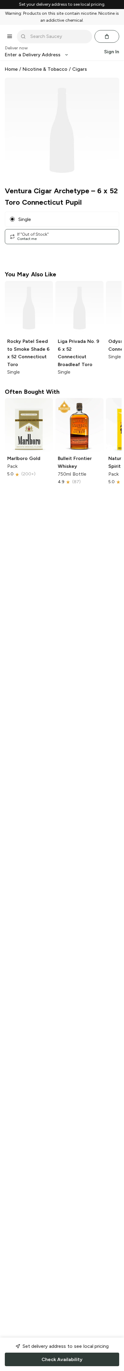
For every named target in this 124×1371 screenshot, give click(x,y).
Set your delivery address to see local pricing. (62, 4)
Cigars (79, 69)
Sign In (111, 51)
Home (11, 69)
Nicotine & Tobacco (45, 69)
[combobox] (59, 36)
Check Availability (62, 1359)
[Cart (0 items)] (107, 36)
